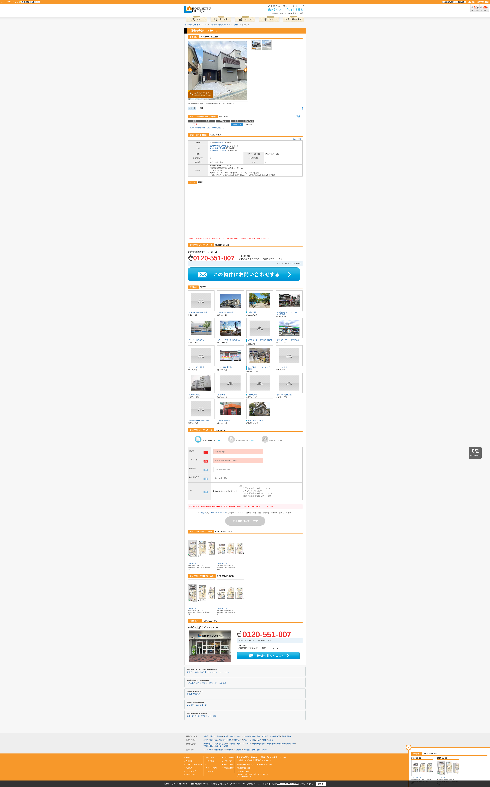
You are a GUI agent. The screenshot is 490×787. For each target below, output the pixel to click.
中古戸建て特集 (205, 672)
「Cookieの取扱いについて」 (287, 784)
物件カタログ (191, 775)
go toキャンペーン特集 (220, 672)
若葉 (265, 740)
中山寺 (264, 750)
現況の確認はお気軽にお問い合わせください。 (207, 128)
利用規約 (203, 513)
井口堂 (229, 740)
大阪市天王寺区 (262, 736)
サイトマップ (191, 771)
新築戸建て (210, 758)
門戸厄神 (223, 151)
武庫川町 (221, 740)
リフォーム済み (212, 768)
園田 (193, 705)
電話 (225, 478)
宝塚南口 (246, 750)
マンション (210, 764)
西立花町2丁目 (222, 563)
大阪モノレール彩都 (220, 746)
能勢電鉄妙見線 (221, 744)
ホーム (188, 758)
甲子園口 (204, 716)
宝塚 (210, 750)
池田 (258, 750)
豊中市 (219, 736)
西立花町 (196, 694)
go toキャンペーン (213, 771)
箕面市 (239, 736)
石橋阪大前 (237, 750)
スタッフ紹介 (229, 764)
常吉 (221, 142)
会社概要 (189, 761)
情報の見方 (297, 139)
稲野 (214, 716)
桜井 (225, 750)
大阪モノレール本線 (244, 744)
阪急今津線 (214, 148)
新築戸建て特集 (193, 672)
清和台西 (213, 740)
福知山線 (231, 744)
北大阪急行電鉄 (259, 744)
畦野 (230, 750)
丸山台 (259, 740)
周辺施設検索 (229, 768)
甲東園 (222, 148)
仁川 (210, 716)
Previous (190, 70)
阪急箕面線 (281, 744)
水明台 (206, 740)
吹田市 (225, 736)
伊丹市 (198, 683)
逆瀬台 (245, 740)
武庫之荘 (224, 146)
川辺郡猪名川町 (220, 683)
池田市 (232, 736)
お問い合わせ (229, 758)
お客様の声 (228, 761)
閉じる (320, 784)
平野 (253, 750)
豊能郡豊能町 (286, 736)
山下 (205, 750)
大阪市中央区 (275, 736)
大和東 (252, 740)
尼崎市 (217, 142)
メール (218, 478)
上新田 (270, 740)
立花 (188, 705)
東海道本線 (208, 746)
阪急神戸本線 (215, 146)
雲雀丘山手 (237, 740)
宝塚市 (204, 683)
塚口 (197, 705)
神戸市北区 (191, 683)
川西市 (210, 683)
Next (245, 70)
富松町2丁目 (192, 563)
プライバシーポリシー (218, 513)
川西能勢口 (217, 750)
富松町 (189, 694)
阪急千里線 (290, 744)
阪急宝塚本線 (208, 744)
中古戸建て (210, 761)
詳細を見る (237, 124)
